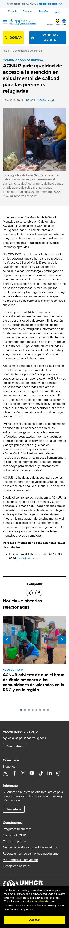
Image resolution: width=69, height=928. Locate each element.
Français (28, 11)
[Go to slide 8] (49, 711)
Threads (58, 773)
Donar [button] (57, 24)
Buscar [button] (50, 24)
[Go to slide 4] (33, 711)
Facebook (14, 773)
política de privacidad (37, 901)
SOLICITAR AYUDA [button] (50, 38)
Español (44, 11)
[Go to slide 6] (41, 711)
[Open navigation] (5, 22)
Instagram (23, 773)
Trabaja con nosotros (16, 866)
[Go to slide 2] (26, 711)
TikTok (40, 773)
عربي (58, 11)
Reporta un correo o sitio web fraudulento (31, 854)
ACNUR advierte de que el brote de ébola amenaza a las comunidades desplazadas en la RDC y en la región (33, 682)
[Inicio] (22, 22)
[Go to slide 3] (30, 711)
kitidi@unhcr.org (28, 558)
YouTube (31, 773)
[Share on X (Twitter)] (29, 593)
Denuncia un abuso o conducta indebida (30, 847)
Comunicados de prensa (27, 51)
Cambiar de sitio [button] (47, 4)
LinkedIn (49, 773)
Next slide (62, 640)
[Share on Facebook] (38, 593)
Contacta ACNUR (14, 835)
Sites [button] (64, 24)
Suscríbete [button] (13, 809)
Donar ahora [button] (15, 746)
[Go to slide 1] (22, 711)
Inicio (6, 51)
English (12, 11)
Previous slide (7, 640)
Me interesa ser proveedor (20, 860)
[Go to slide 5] (37, 711)
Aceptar (34, 919)
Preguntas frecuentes (17, 829)
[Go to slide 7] (45, 711)
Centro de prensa (14, 841)
